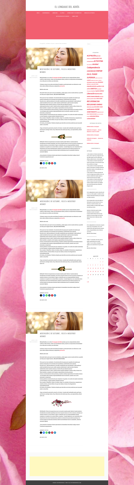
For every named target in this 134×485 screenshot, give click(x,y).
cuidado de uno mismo (94, 80)
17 (88, 271)
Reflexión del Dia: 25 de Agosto (93, 126)
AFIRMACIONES (89, 58)
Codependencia (45, 12)
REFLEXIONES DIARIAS (94, 104)
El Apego (62, 12)
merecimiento (95, 96)
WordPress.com (77, 482)
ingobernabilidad (99, 91)
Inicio (38, 12)
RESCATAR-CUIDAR (98, 107)
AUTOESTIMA (98, 61)
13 (95, 268)
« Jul (88, 281)
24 (88, 274)
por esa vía (62, 86)
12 (93, 268)
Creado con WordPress (58, 482)
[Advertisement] (67, 28)
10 (88, 268)
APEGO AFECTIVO (97, 58)
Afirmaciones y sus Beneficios (74, 12)
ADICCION (98, 56)
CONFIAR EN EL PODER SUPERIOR (94, 74)
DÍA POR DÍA (96, 84)
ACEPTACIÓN (91, 56)
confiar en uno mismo (98, 77)
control (88, 80)
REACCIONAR (99, 98)
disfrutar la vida (90, 84)
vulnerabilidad (91, 118)
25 (90, 274)
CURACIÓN (99, 80)
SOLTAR (97, 109)
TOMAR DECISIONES (93, 114)
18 (90, 271)
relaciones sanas (90, 107)
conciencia (91, 71)
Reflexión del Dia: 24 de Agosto (93, 135)
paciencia (89, 98)
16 (103, 268)
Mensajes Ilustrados (89, 12)
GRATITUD (94, 89)
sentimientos (91, 109)
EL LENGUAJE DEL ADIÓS (67, 7)
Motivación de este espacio (62, 16)
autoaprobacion (90, 61)
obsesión (101, 96)
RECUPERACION (93, 101)
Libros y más (75, 16)
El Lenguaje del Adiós (57, 77)
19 (93, 271)
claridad (95, 64)
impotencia (93, 91)
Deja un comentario (33, 77)
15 (100, 268)
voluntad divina (94, 116)
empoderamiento (91, 86)
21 (98, 271)
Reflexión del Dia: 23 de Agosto (93, 143)
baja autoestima (89, 64)
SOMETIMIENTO (92, 112)
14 (98, 268)
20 (95, 271)
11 (90, 268)
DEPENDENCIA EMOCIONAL (92, 82)
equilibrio (99, 86)
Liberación (54, 12)
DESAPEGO (100, 82)
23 (103, 271)
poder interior (93, 98)
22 (100, 271)
